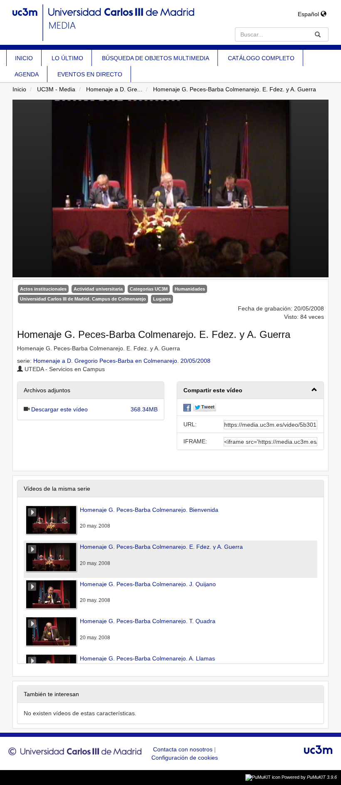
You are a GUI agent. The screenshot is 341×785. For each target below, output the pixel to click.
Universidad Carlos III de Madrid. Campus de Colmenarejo (83, 298)
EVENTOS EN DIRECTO (89, 74)
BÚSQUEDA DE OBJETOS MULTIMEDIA (155, 58)
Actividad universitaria (98, 288)
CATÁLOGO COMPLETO (261, 58)
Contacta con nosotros (183, 749)
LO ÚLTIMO (67, 58)
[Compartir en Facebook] (187, 407)
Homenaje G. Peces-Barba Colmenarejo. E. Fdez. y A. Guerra (234, 89)
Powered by (309, 777)
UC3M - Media (56, 89)
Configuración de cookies (184, 757)
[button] (250, 390)
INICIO (24, 58)
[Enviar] (317, 34)
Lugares (162, 298)
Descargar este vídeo (59, 409)
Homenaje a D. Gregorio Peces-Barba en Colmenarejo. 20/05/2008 (121, 360)
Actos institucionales (43, 288)
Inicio (19, 89)
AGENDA (27, 74)
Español (309, 14)
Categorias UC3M (149, 288)
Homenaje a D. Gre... (114, 89)
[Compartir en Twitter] (205, 407)
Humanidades (190, 288)
